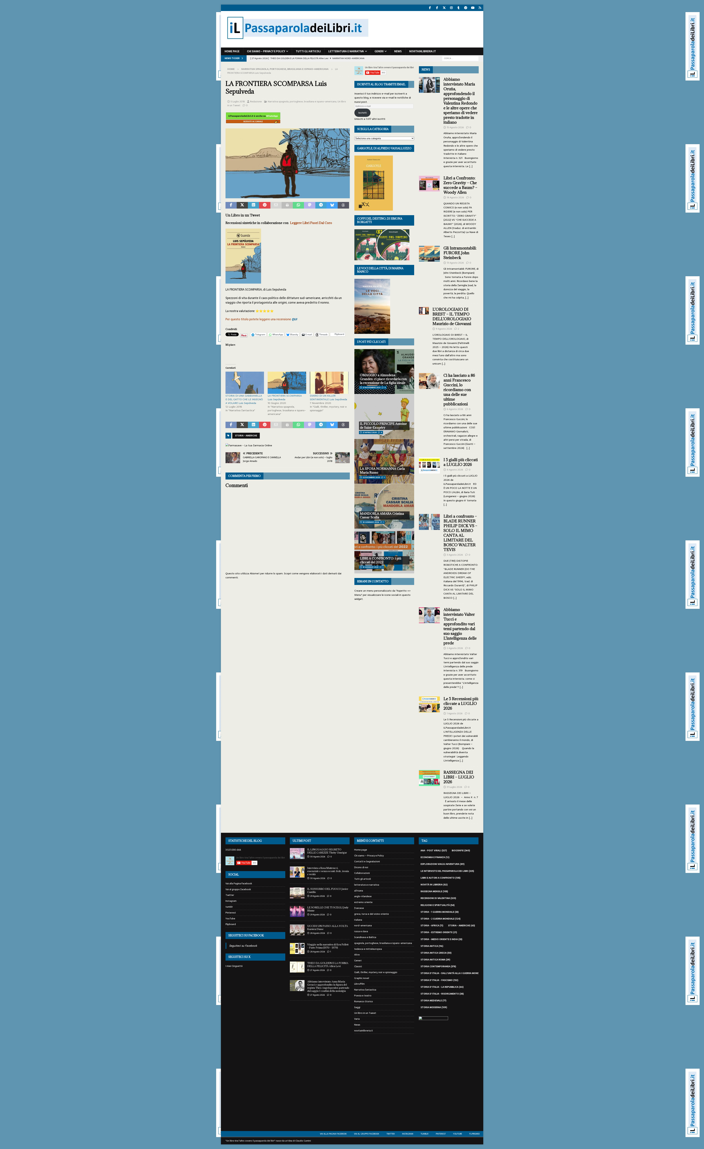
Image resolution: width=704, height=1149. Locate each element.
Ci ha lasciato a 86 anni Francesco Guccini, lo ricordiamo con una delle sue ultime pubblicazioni (459, 389)
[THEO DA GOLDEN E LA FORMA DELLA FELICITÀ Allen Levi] (297, 967)
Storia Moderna (434, 1007)
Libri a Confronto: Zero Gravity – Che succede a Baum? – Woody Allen (460, 185)
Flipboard (230, 924)
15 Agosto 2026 (455, 127)
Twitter (229, 895)
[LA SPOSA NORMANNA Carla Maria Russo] (384, 461)
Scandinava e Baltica (365, 937)
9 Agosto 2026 (444, 329)
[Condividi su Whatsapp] (298, 205)
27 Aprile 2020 (370, 432)
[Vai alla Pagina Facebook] (430, 8)
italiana (358, 920)
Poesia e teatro (362, 995)
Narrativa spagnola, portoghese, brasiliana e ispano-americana (302, 101)
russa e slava (361, 931)
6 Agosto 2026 (455, 409)
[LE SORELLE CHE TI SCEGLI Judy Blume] (297, 911)
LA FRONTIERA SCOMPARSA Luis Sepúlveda (285, 397)
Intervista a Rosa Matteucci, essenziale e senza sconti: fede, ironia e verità (328, 871)
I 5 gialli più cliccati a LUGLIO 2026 (460, 462)
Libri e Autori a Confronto (440, 878)
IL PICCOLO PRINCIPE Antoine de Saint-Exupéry (383, 426)
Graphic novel (361, 978)
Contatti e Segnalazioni (367, 861)
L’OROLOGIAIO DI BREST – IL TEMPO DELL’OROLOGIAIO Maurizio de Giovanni (452, 316)
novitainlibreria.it (422, 51)
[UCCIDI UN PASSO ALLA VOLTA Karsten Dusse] (297, 929)
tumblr (229, 907)
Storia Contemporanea (438, 966)
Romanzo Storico (363, 1001)
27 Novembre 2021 (371, 387)
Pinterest (230, 913)
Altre (357, 955)
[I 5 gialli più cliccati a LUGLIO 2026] (429, 481)
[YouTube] (473, 8)
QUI (294, 319)
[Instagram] (451, 8)
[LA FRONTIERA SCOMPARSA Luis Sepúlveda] (287, 383)
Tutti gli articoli (308, 51)
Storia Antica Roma (435, 960)
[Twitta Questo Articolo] (242, 205)
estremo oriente (363, 902)
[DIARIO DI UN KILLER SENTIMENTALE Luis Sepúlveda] (329, 383)
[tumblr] (458, 8)
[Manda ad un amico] (276, 205)
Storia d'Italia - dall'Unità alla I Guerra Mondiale (454, 973)
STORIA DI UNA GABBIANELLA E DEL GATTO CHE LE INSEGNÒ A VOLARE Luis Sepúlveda (244, 399)
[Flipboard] (480, 8)
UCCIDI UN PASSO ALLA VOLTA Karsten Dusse (327, 927)
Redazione (256, 101)
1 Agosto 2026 (455, 713)
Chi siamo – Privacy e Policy (266, 51)
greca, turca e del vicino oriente (371, 914)
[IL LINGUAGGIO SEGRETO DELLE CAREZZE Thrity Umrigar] (297, 853)
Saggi (357, 1007)
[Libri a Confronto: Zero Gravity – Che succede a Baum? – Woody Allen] (429, 206)
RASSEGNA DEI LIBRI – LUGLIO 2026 (458, 777)
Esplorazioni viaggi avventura (442, 864)
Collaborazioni (362, 873)
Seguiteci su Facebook (246, 935)
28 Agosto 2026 (317, 933)
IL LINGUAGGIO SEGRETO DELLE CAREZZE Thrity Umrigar (327, 851)
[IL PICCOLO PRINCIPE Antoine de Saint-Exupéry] (384, 416)
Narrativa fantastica (365, 990)
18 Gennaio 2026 (371, 522)
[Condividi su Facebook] (231, 205)
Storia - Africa (432, 925)
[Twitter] (444, 8)
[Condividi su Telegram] (321, 205)
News (398, 51)
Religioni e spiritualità (437, 905)
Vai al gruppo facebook (238, 889)
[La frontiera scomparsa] (287, 196)
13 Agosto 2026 (455, 263)
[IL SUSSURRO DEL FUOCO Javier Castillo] (297, 892)
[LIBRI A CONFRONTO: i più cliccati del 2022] (384, 551)
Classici (358, 966)
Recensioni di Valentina (438, 898)
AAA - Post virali (434, 850)
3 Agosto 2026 (455, 555)
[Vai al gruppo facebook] (437, 8)
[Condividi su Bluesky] (332, 205)
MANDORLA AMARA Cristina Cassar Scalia (382, 515)
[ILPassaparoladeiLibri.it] (297, 45)
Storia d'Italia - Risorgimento (442, 994)
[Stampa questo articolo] (287, 205)
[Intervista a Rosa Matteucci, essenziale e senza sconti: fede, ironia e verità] (297, 872)
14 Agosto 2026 (455, 197)
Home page (232, 51)
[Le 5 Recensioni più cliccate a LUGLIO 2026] (429, 728)
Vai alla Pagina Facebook (238, 883)
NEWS (426, 69)
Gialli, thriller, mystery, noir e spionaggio (375, 972)
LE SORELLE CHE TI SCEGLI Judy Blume (328, 909)
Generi (379, 51)
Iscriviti (362, 113)
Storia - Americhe (246, 435)
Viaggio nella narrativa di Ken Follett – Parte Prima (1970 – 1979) (328, 946)
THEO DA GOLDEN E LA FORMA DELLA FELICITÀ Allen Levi (327, 964)
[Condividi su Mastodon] (309, 205)
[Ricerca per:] (460, 58)
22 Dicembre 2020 (371, 477)
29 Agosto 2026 (317, 896)
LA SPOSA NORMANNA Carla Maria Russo (382, 471)
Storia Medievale (433, 1000)
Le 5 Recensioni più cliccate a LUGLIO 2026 (460, 703)
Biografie (461, 850)
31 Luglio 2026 (454, 787)
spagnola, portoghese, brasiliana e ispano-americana (383, 943)
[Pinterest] (466, 8)
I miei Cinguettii (234, 966)
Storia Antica (432, 946)
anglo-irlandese (363, 896)
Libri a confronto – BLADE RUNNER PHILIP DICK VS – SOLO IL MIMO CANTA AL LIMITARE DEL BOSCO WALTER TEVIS (460, 533)
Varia (357, 1019)
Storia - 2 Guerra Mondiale (440, 919)
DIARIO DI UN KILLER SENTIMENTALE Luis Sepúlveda (328, 397)
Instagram (230, 901)
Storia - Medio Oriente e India (441, 939)
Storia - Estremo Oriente (439, 932)
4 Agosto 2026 (455, 470)
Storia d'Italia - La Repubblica (442, 987)
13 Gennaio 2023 (370, 567)
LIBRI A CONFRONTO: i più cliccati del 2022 (380, 560)
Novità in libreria (434, 885)
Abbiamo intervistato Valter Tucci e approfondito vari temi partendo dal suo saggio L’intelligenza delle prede (460, 626)
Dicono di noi (361, 867)
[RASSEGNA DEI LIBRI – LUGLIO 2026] (429, 794)
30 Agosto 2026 (317, 856)
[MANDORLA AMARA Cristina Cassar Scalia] (384, 506)
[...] (470, 166)
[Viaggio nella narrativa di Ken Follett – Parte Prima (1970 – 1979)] (297, 948)
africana (358, 891)
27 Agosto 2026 (317, 970)
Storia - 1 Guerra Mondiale (440, 912)
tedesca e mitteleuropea (368, 949)
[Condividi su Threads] (343, 205)
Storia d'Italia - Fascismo (439, 980)
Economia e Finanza (435, 857)
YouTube (230, 918)
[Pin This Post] (264, 205)
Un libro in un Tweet (365, 1013)
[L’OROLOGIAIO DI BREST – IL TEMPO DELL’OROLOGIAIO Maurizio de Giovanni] (424, 335)
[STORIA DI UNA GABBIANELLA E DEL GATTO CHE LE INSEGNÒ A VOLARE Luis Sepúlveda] (244, 383)
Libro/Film (359, 984)
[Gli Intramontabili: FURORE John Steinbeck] (429, 272)
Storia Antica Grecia (436, 953)
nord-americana (363, 925)
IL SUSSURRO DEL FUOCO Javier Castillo (327, 890)
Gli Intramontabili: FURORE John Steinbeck (459, 253)
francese (359, 908)
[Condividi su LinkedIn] (253, 205)
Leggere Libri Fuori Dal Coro (311, 223)
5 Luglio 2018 (238, 101)
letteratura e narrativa (346, 51)
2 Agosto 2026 (455, 648)
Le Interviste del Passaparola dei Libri (447, 871)
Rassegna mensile (434, 891)
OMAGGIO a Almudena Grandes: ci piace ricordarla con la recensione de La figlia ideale (383, 379)
